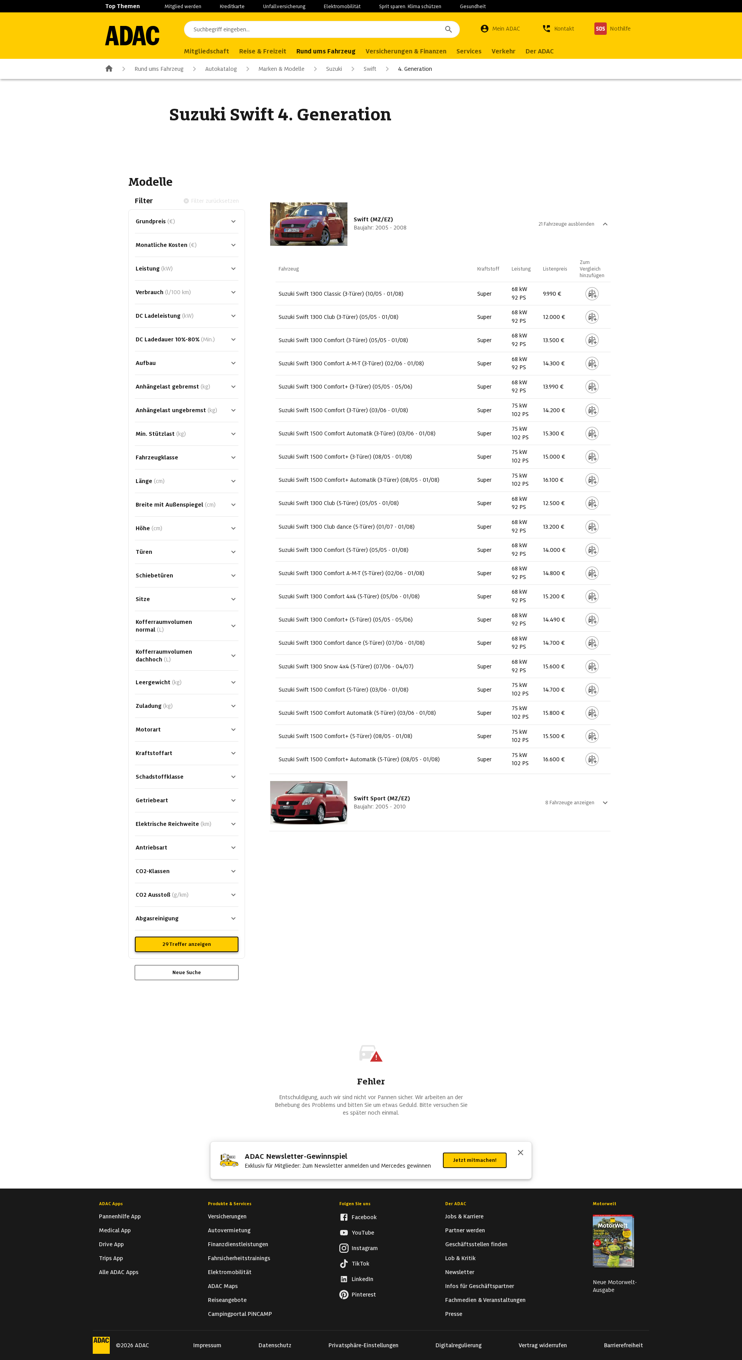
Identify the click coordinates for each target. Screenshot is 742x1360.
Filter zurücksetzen (215, 200)
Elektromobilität (342, 6)
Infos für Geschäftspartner (479, 1286)
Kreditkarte (232, 6)
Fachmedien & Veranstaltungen (485, 1300)
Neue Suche (186, 972)
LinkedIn (362, 1279)
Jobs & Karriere (464, 1216)
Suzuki (334, 68)
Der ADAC (455, 1203)
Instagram (365, 1248)
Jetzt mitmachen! (475, 1160)
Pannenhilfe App (120, 1216)
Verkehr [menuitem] (504, 51)
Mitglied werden (183, 6)
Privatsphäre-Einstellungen (363, 1345)
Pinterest (364, 1294)
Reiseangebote (227, 1300)
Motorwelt (604, 1203)
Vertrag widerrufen (543, 1345)
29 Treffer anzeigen (186, 944)
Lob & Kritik (460, 1258)
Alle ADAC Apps (118, 1272)
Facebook (364, 1217)
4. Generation (415, 68)
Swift (370, 68)
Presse (453, 1313)
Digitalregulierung (459, 1345)
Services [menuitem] (469, 51)
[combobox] (322, 29)
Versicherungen (227, 1216)
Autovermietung (229, 1230)
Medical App (115, 1230)
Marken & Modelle (282, 68)
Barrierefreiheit (623, 1345)
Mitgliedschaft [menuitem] (206, 51)
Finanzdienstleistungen (238, 1244)
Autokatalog (221, 68)
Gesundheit (473, 6)
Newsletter (459, 1272)
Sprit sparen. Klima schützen (410, 6)
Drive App (111, 1244)
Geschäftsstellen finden (476, 1244)
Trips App (111, 1258)
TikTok (360, 1263)
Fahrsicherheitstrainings (239, 1258)
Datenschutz (275, 1345)
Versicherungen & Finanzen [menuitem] (406, 51)
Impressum (207, 1345)
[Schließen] (520, 1153)
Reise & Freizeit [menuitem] (262, 51)
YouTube (363, 1232)
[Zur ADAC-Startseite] (132, 35)
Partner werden (465, 1230)
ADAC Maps (223, 1286)
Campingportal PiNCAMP (240, 1313)
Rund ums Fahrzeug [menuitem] (326, 51)
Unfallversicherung (284, 6)
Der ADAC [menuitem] (540, 51)
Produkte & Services (230, 1203)
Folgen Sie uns (355, 1203)
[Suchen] (448, 29)
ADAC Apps (111, 1203)
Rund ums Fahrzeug (159, 68)
